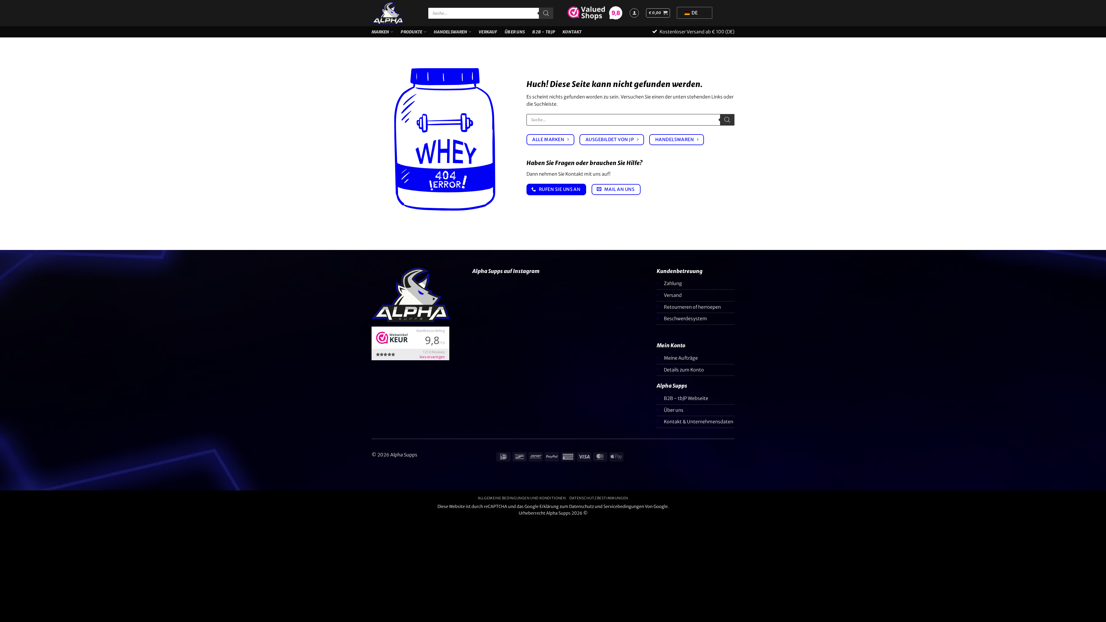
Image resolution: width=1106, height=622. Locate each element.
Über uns (515, 32)
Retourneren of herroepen (692, 307)
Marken (380, 32)
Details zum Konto (684, 370)
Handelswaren (450, 32)
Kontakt (572, 32)
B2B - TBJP (543, 32)
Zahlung (673, 283)
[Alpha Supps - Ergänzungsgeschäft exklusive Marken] (395, 13)
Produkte (411, 32)
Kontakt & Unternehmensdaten (698, 421)
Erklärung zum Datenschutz (566, 506)
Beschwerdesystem (685, 318)
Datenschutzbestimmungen (598, 498)
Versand (673, 295)
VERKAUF (488, 32)
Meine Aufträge (681, 358)
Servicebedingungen (623, 506)
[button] (658, 13)
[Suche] (546, 13)
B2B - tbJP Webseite (686, 398)
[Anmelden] (634, 13)
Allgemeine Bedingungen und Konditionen (522, 498)
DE (694, 13)
